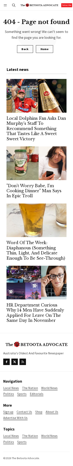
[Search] (13, 5)
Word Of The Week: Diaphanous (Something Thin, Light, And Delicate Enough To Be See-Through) (35, 250)
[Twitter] (14, 362)
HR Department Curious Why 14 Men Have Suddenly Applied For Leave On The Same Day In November (35, 313)
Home (45, 49)
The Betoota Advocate (25, 458)
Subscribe (66, 5)
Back (24, 49)
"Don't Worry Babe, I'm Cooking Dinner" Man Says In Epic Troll (33, 190)
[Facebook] (6, 362)
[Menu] (6, 5)
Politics (8, 442)
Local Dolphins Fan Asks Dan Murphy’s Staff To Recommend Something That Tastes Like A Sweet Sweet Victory (36, 128)
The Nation (30, 436)
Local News (11, 436)
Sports (22, 442)
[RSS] (22, 362)
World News (49, 436)
